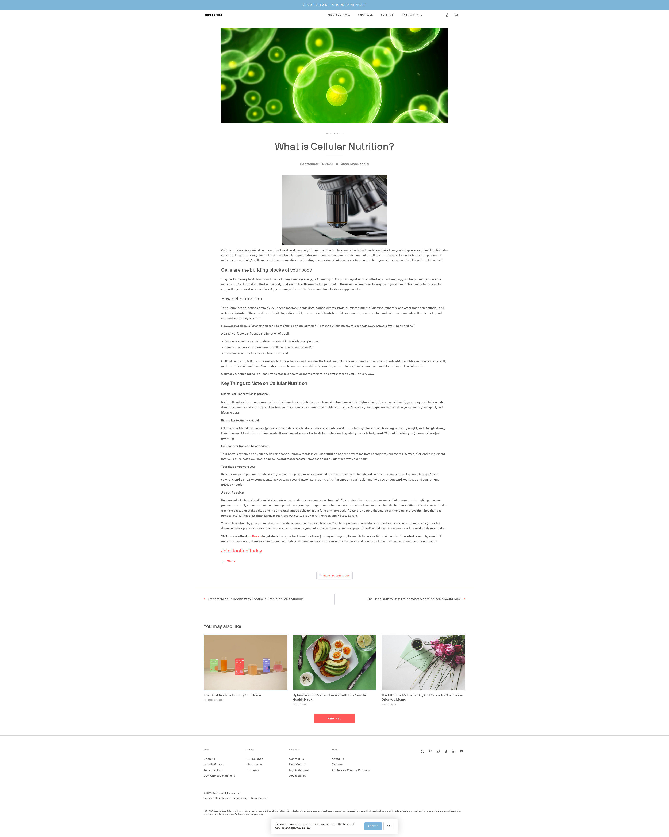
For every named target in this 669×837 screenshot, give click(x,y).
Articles (337, 133)
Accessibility (298, 775)
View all (334, 718)
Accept (373, 826)
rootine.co (255, 536)
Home (328, 133)
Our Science (255, 758)
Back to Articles (336, 575)
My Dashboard (299, 770)
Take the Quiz (213, 770)
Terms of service (259, 798)
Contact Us (296, 758)
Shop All (209, 758)
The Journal (255, 764)
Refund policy (222, 798)
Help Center (297, 764)
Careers (337, 764)
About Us (338, 758)
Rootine (216, 793)
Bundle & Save (214, 764)
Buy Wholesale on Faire (220, 775)
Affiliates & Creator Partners (351, 770)
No (389, 826)
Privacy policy (240, 798)
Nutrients (253, 770)
